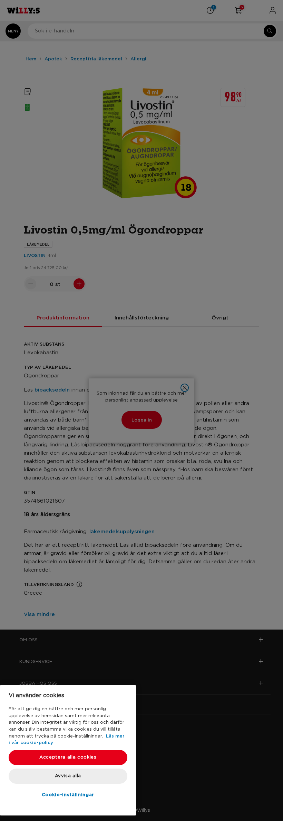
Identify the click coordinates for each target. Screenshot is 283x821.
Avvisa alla (68, 776)
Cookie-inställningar (68, 794)
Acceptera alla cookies (67, 757)
